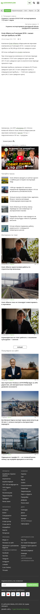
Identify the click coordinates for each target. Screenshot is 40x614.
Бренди (23, 518)
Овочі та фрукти (26, 494)
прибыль (23, 145)
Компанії (24, 515)
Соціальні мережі (9, 550)
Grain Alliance (13, 43)
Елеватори (24, 488)
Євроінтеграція (17, 11)
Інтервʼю (10, 380)
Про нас (23, 540)
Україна (7, 11)
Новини (11, 264)
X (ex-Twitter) (6, 567)
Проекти (5, 471)
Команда (24, 553)
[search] (34, 3)
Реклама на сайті (8, 543)
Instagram (5, 561)
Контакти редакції (27, 550)
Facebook (5, 553)
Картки (4, 530)
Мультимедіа (26, 521)
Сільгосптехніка (26, 485)
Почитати (6, 507)
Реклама (5, 537)
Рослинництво (7, 493)
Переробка (24, 497)
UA (29, 3)
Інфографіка (25, 524)
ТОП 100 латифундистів (10, 484)
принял (20, 133)
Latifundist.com (27, 537)
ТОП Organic (6, 487)
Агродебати (6, 527)
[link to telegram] (3, 594)
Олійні (23, 483)
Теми (4, 490)
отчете (19, 52)
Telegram (5, 559)
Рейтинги (5, 518)
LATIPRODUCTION (27, 561)
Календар (24, 510)
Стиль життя (6, 524)
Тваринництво (7, 496)
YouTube (5, 556)
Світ (25, 11)
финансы (15, 145)
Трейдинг (5, 498)
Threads (5, 570)
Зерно (31, 11)
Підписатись (32, 585)
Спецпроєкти (6, 515)
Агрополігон (6, 479)
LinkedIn (5, 564)
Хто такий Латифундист (29, 543)
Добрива (24, 500)
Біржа (23, 556)
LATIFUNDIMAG (26, 558)
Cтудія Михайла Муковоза (20, 609)
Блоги (9, 417)
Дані (23, 507)
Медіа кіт (5, 540)
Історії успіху (6, 521)
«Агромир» (20, 128)
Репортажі (5, 533)
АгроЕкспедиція (7, 482)
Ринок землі (6, 501)
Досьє (23, 513)
